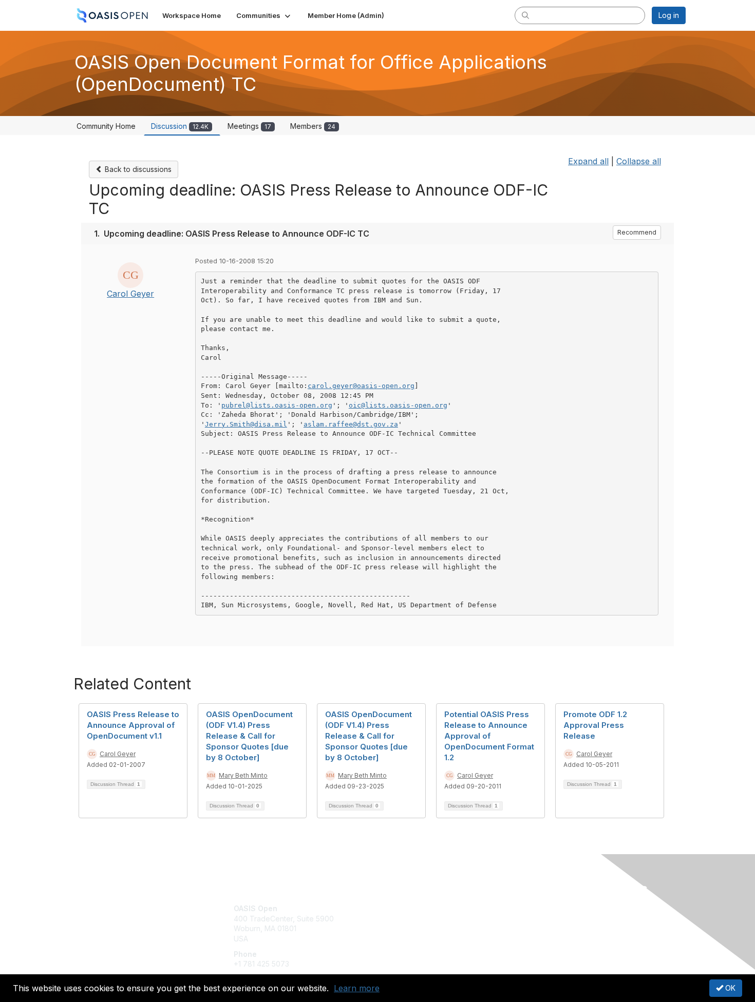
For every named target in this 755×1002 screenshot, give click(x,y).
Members (312, 126)
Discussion (180, 126)
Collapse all (638, 161)
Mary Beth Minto (243, 775)
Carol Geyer (130, 293)
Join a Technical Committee (428, 938)
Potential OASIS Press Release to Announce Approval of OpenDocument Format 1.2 (489, 735)
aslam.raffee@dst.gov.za (351, 424)
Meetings (249, 126)
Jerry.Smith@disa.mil (246, 424)
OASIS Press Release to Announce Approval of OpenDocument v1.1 (133, 725)
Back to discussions (137, 169)
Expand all (588, 161)
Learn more (357, 988)
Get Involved (403, 908)
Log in (668, 15)
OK (729, 988)
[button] (264, 15)
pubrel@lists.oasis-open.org (276, 405)
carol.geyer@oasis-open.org (361, 386)
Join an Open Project (418, 923)
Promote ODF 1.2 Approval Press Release (595, 725)
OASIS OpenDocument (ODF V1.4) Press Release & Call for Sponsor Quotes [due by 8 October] (249, 735)
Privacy (542, 918)
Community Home (106, 126)
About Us (545, 908)
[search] (525, 15)
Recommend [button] (636, 232)
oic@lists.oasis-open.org (398, 405)
